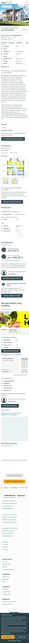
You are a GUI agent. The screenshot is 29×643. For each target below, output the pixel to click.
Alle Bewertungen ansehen (20, 375)
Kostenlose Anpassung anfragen (12, 202)
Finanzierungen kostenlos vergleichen (10, 260)
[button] (26, 2)
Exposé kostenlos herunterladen (14, 139)
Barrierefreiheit (6, 564)
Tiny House (5, 549)
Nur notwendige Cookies (14, 640)
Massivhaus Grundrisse (8, 501)
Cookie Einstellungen (8, 569)
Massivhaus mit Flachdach (9, 517)
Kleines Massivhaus (7, 506)
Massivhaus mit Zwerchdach (10, 528)
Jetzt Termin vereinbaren (10, 405)
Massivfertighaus (7, 536)
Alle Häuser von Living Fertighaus (9, 414)
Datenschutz (6, 577)
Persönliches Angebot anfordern (12, 278)
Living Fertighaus (13, 487)
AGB (3, 582)
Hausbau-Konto (6, 594)
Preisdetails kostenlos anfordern (14, 481)
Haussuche (5, 589)
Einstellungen (22, 636)
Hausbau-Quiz (6, 592)
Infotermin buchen (7, 604)
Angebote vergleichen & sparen (12, 295)
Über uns (4, 562)
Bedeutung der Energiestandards (9, 217)
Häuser (6, 487)
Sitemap (4, 567)
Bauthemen (21, 495)
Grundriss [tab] (11, 42)
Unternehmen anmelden (9, 601)
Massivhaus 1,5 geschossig (9, 503)
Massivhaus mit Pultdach (9, 519)
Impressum (5, 579)
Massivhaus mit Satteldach (9, 514)
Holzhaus (5, 544)
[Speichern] (27, 6)
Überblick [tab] (3, 42)
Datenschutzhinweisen (5, 633)
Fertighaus (5, 542)
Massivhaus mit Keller (8, 531)
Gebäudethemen (9, 495)
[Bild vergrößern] (25, 174)
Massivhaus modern (7, 533)
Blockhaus (5, 547)
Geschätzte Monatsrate (13, 255)
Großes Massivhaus (7, 508)
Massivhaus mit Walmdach (9, 522)
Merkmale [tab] (19, 42)
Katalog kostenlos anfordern (11, 351)
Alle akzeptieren (7, 637)
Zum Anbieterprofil (5, 309)
